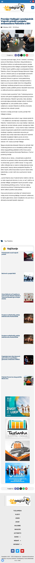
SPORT (17, 522)
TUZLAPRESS (17, 510)
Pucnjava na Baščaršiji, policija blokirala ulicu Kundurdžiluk (11, 315)
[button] (2, 1)
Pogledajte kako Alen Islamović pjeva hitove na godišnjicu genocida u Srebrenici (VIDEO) (11, 357)
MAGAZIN (18, 529)
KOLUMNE (17, 525)
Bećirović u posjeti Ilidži (9, 273)
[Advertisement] (17, 219)
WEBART (16, 540)
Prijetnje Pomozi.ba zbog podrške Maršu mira (12, 377)
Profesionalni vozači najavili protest (10, 253)
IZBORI (17, 518)
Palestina (10, 241)
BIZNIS (16, 537)
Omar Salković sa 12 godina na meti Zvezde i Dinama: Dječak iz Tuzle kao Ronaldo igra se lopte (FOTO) (11, 296)
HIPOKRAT (16, 544)
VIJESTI (17, 514)
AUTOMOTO (17, 533)
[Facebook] (30, 1)
